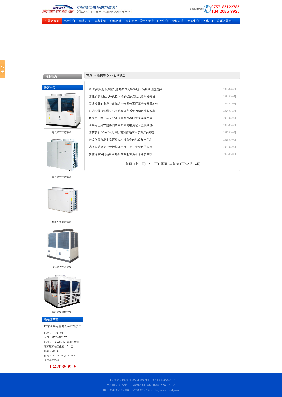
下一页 (153, 164)
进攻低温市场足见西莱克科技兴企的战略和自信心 (120, 139)
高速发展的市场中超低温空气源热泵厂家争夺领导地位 (123, 103)
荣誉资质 (178, 20)
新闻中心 (193, 20)
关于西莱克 (147, 20)
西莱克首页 (52, 20)
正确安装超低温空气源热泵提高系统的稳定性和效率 (122, 110)
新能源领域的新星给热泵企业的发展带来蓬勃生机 (120, 154)
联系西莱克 (224, 20)
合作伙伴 (116, 20)
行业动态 (119, 75)
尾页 (164, 164)
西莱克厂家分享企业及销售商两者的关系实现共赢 (120, 118)
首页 (89, 75)
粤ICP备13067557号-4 (163, 379)
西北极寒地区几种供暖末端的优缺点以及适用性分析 (122, 96)
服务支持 (131, 20)
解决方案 (85, 20)
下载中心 (208, 20)
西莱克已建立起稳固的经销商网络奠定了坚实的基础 (122, 125)
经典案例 (100, 20)
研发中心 (162, 20)
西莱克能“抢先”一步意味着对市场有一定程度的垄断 (122, 132)
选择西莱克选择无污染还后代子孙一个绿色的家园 (120, 147)
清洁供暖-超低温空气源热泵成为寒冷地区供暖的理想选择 (125, 89)
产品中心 (69, 20)
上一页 (140, 164)
